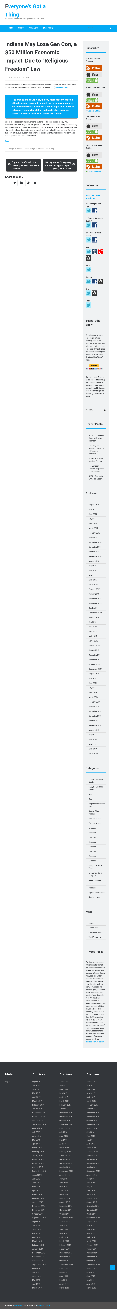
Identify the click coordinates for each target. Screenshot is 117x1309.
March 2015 (93, 641)
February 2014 (94, 702)
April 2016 (93, 580)
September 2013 (95, 725)
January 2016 (94, 594)
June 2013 (93, 739)
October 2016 (94, 552)
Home (10, 28)
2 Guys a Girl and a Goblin (19, 149)
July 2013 (92, 735)
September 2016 (95, 556)
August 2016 (94, 561)
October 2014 (94, 664)
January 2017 (94, 538)
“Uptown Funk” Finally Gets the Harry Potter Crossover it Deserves (23, 165)
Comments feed (95, 932)
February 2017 (94, 533)
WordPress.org (95, 937)
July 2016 (92, 566)
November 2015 (95, 603)
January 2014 (94, 707)
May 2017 (93, 519)
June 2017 (93, 514)
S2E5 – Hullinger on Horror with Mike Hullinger (96, 438)
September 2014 (95, 669)
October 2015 (94, 608)
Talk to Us (48, 28)
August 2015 (94, 617)
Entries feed (93, 928)
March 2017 (93, 528)
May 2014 (93, 688)
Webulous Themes (44, 1305)
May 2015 (93, 631)
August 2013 (94, 730)
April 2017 (93, 523)
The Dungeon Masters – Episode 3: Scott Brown (96, 469)
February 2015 (94, 645)
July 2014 (92, 678)
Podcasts (33, 28)
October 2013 (94, 721)
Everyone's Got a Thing (25, 10)
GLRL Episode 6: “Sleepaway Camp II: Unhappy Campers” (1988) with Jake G (60, 165)
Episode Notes (95, 818)
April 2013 (93, 749)
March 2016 (93, 584)
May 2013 (93, 744)
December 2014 (95, 655)
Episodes (92, 828)
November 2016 (95, 547)
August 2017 (94, 505)
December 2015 (95, 599)
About (21, 28)
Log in (91, 923)
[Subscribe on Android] (92, 82)
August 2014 (94, 674)
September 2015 (95, 613)
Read (7, 141)
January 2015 (94, 650)
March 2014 (93, 697)
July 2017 (92, 509)
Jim (27, 77)
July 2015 (92, 622)
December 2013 (95, 711)
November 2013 (95, 716)
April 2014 (93, 692)
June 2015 (93, 627)
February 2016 (94, 589)
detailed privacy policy (95, 1042)
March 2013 (93, 753)
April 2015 (93, 636)
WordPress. (18, 1305)
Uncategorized (94, 897)
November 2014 (95, 660)
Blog (52, 149)
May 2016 (93, 575)
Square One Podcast (97, 892)
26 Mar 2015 (15, 77)
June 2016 (93, 570)
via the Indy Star (61, 87)
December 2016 (95, 542)
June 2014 (93, 683)
